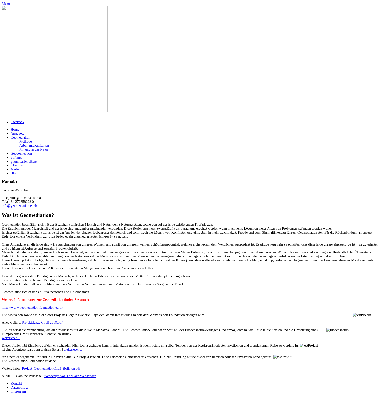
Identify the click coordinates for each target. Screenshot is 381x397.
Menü (6, 4)
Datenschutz (19, 387)
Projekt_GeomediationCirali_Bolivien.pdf (51, 368)
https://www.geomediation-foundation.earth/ (32, 307)
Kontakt (16, 383)
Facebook (17, 122)
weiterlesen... (11, 338)
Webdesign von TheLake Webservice (70, 376)
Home (15, 129)
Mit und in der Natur (33, 149)
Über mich (18, 165)
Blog (14, 173)
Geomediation (20, 137)
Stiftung (16, 157)
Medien (16, 169)
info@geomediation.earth (19, 206)
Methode (25, 141)
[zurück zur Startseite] (55, 110)
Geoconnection (21, 153)
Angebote (17, 133)
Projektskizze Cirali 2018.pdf (42, 322)
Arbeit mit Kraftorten (34, 145)
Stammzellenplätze (24, 161)
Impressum (18, 391)
